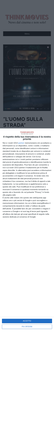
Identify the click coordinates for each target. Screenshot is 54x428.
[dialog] (27, 278)
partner (21, 143)
